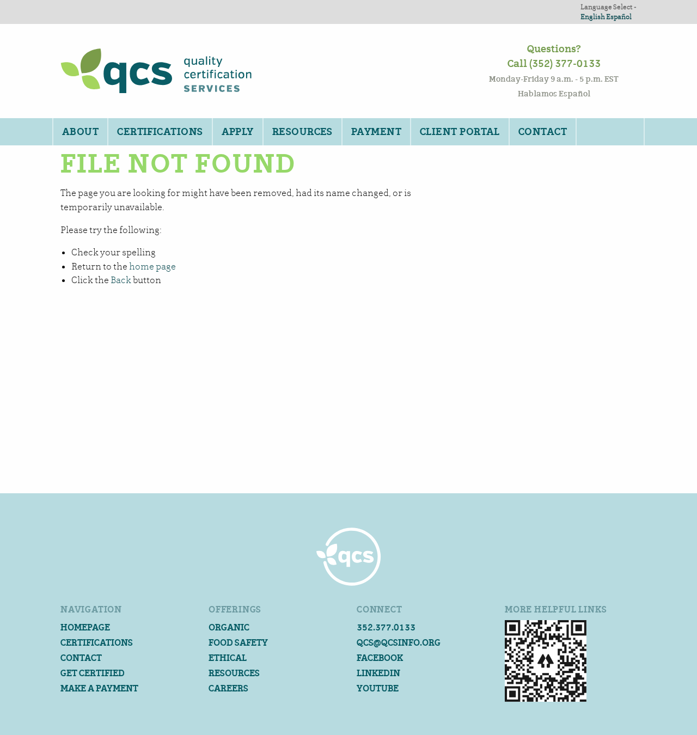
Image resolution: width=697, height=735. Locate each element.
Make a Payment (99, 688)
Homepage (85, 627)
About (80, 131)
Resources (302, 131)
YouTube (378, 688)
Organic (229, 627)
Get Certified (92, 673)
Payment (376, 131)
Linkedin (378, 673)
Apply (238, 131)
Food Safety (238, 642)
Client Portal (460, 131)
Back (121, 280)
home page (152, 266)
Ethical (228, 658)
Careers (228, 688)
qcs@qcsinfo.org (399, 642)
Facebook (380, 658)
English (592, 17)
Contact (542, 131)
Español (619, 17)
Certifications (160, 131)
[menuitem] (79, 131)
